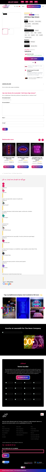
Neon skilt (18, 426)
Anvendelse (27, 44)
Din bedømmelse (6, 97)
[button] (3, 184)
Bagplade (26, 39)
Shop (3, 426)
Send (5, 455)
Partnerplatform (19, 434)
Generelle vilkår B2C (35, 434)
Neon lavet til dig (5, 428)
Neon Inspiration (5, 430)
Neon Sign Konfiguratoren (22, 432)
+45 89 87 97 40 (10, 445)
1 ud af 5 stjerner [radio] (3, 100)
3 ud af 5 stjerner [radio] (7, 100)
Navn (3, 117)
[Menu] (43, 6)
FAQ (32, 426)
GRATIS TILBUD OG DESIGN (34, 6)
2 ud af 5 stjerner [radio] (5, 100)
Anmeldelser (5, 432)
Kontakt (4, 436)
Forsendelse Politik (35, 430)
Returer (32, 432)
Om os (3, 434)
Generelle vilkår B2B (35, 436)
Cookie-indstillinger (35, 438)
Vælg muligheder (9, 166)
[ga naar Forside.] (2, 173)
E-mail (4, 123)
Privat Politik (33, 428)
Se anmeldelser (23, 377)
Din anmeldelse (6, 102)
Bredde (26, 19)
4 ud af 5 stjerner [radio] (8, 100)
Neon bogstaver (19, 428)
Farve (26, 28)
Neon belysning (19, 430)
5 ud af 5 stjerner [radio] (10, 100)
